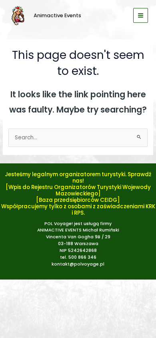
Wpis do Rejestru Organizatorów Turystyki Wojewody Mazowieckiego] (79, 190)
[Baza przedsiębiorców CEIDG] (78, 200)
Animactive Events (57, 15)
